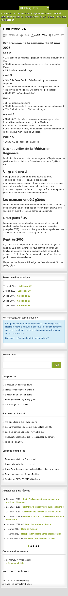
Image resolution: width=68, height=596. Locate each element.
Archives (6, 584)
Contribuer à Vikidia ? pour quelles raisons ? (43, 507)
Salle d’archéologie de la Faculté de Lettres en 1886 (28, 427)
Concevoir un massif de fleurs (18, 385)
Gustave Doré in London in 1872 (40, 539)
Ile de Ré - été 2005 (14, 442)
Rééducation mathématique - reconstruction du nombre (30, 437)
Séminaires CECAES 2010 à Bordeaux (22, 479)
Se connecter (18, 584)
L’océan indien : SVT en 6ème (18, 395)
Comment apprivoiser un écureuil (20, 464)
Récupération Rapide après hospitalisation (41, 534)
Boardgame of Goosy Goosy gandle (21, 400)
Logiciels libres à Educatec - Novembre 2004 (25, 432)
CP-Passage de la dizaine (17, 405)
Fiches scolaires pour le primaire (19, 390)
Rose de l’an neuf (29, 529)
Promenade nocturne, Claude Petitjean (22, 474)
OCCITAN (46, 13)
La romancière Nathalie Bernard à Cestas (42, 512)
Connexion (10, 338)
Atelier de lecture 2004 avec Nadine (21, 422)
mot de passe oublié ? (38, 338)
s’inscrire (21, 338)
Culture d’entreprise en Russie (36, 524)
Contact (28, 584)
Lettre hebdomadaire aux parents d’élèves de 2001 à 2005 (27, 16)
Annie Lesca (40, 35)
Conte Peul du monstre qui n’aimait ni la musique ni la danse (32, 469)
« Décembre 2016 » (15, 563)
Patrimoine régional (31, 13)
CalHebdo (57, 13)
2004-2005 (61, 16)
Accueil (17, 13)
